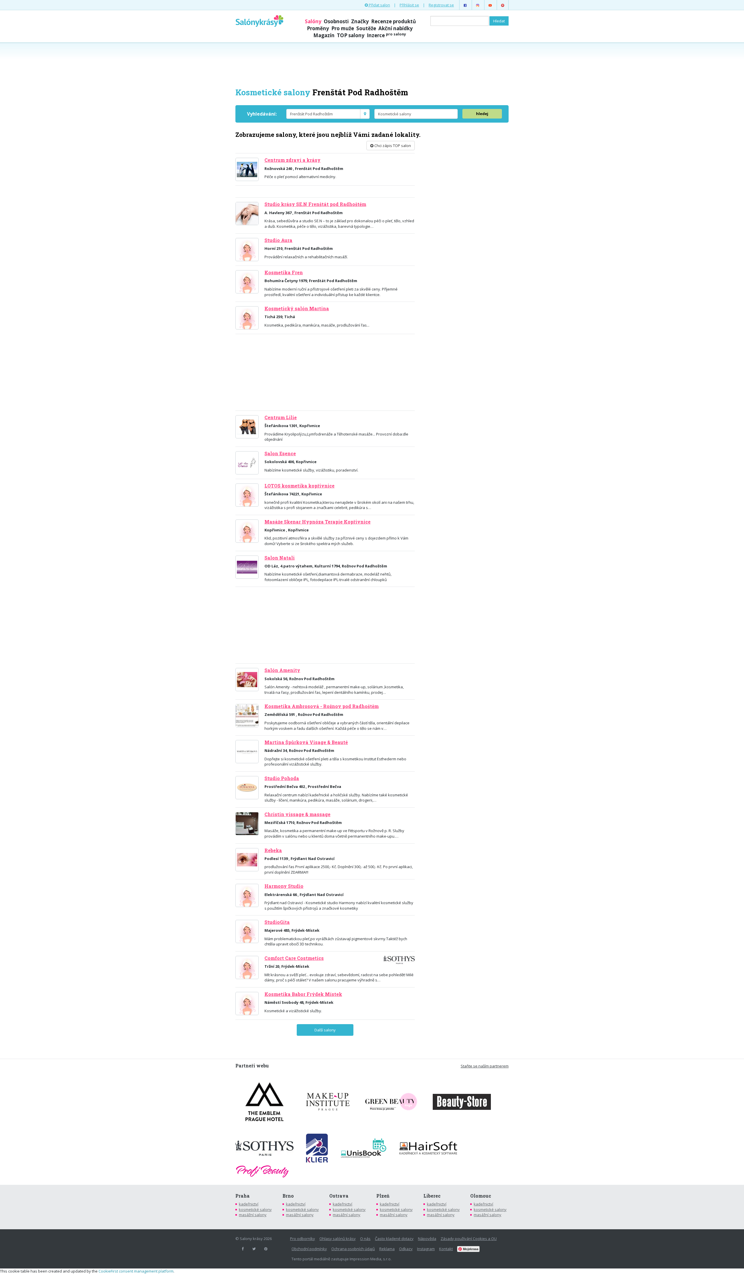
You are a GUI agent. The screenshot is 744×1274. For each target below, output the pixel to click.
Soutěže (366, 28)
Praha (242, 1196)
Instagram (426, 1248)
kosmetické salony (255, 1209)
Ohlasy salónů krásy (337, 1238)
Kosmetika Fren (283, 272)
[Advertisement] (372, 64)
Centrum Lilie (280, 417)
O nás (365, 1238)
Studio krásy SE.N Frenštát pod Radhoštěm (315, 204)
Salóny (313, 21)
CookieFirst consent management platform (136, 1271)
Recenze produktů (393, 21)
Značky (360, 21)
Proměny (318, 28)
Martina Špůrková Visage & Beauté (306, 742)
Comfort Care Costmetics (294, 958)
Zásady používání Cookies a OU (469, 1238)
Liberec (432, 1196)
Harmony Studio (283, 886)
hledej (482, 113)
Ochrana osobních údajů (353, 1248)
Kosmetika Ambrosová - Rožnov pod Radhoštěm (321, 706)
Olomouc (480, 1196)
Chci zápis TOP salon (392, 145)
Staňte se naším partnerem (485, 1066)
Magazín (324, 35)
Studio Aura (278, 240)
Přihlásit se (409, 5)
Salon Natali (279, 558)
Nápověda (427, 1238)
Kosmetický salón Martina (296, 308)
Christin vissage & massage (297, 814)
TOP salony (350, 35)
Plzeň (382, 1196)
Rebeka (273, 850)
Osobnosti (336, 21)
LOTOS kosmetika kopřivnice (299, 486)
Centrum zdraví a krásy (292, 160)
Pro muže (342, 28)
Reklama (387, 1248)
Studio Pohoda (281, 778)
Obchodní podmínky (309, 1248)
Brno (288, 1196)
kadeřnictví (248, 1204)
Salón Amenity (282, 670)
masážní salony (253, 1214)
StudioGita (277, 922)
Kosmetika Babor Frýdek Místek (303, 994)
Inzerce (386, 35)
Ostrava (338, 1196)
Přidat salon (379, 5)
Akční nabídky (395, 28)
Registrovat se (441, 5)
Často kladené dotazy (394, 1238)
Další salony (325, 1030)
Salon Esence (280, 453)
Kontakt (446, 1248)
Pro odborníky (302, 1238)
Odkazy (406, 1248)
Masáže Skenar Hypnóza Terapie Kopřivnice (317, 522)
